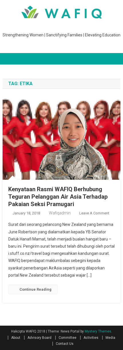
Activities (91, 338)
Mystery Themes (98, 331)
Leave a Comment (94, 213)
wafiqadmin (60, 213)
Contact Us (65, 344)
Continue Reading (35, 289)
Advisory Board (39, 338)
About (15, 338)
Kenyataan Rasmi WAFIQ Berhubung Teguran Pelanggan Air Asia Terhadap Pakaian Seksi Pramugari (58, 197)
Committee (67, 338)
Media (110, 338)
